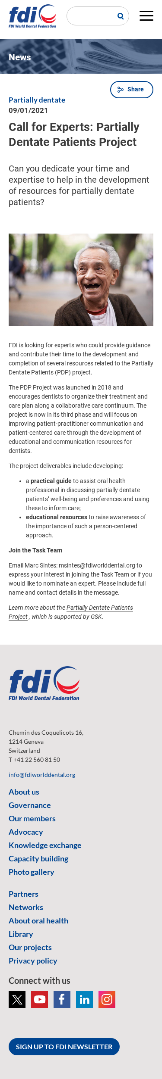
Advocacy (26, 831)
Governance (30, 805)
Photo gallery (31, 871)
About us (24, 791)
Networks (26, 907)
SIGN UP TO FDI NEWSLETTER (64, 1046)
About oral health (38, 920)
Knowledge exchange (45, 845)
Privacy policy (33, 960)
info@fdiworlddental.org (42, 774)
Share (135, 89)
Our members (32, 818)
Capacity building (38, 858)
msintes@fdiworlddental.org (97, 565)
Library (21, 934)
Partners (23, 893)
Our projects (30, 947)
